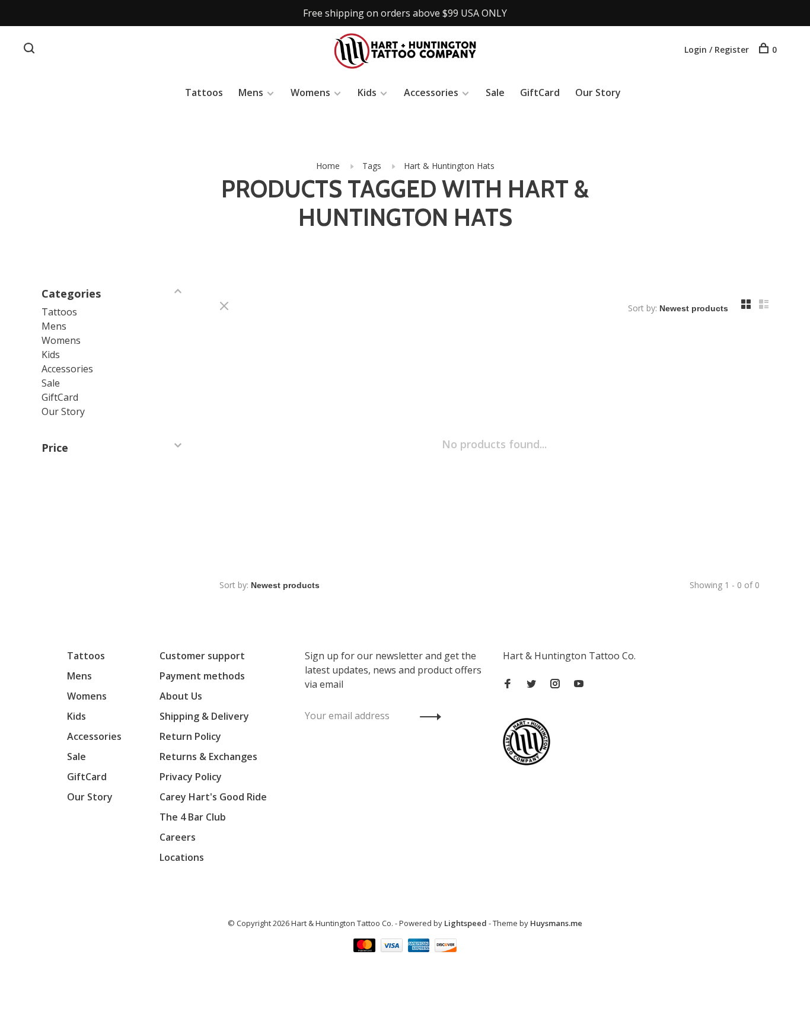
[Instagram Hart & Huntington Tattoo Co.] (555, 684)
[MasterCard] (365, 948)
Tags (371, 165)
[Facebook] (507, 684)
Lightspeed (465, 923)
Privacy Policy (191, 776)
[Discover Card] (446, 948)
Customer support (202, 655)
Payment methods (202, 675)
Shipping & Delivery (204, 716)
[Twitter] (531, 684)
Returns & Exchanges (208, 756)
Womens (310, 92)
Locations (182, 857)
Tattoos (204, 92)
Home (328, 165)
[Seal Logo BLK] (529, 761)
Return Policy (190, 736)
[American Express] (420, 948)
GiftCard (540, 92)
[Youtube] (578, 684)
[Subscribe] (427, 716)
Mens (250, 92)
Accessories (431, 92)
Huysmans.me (556, 923)
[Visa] (393, 948)
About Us (181, 696)
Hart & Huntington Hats (449, 165)
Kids (367, 92)
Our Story (598, 92)
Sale (495, 92)
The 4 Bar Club (193, 817)
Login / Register (716, 49)
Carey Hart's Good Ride (213, 796)
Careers (178, 837)
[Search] (30, 49)
